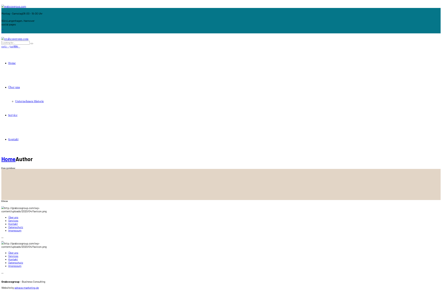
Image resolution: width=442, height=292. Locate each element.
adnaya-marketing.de (27, 287)
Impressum (14, 230)
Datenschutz (15, 227)
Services (13, 220)
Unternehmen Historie (29, 101)
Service (12, 115)
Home (12, 63)
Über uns (14, 87)
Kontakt (13, 139)
